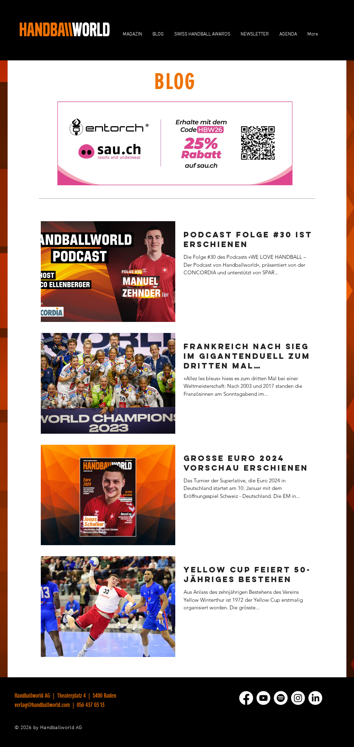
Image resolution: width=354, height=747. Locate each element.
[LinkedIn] (315, 698)
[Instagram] (298, 698)
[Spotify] (281, 698)
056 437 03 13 (89, 705)
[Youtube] (263, 698)
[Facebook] (246, 698)
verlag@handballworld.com (42, 705)
